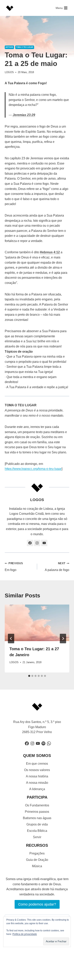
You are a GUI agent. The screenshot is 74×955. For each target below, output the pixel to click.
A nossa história (37, 776)
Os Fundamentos (37, 805)
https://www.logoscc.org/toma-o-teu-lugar (33, 468)
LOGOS (9, 72)
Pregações (37, 853)
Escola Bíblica (37, 830)
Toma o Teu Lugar (24, 47)
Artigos (9, 47)
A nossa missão (37, 782)
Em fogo (14, 567)
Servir (37, 837)
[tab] (29, 676)
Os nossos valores (37, 770)
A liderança (37, 789)
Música (37, 866)
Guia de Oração (37, 859)
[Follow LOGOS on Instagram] (37, 543)
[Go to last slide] (11, 638)
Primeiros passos (37, 811)
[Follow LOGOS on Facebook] (30, 543)
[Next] (63, 638)
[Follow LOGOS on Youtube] (44, 543)
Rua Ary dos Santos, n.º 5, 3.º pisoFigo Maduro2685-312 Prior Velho (37, 727)
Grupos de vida (37, 824)
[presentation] (37, 623)
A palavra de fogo (57, 567)
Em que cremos (37, 763)
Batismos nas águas (37, 818)
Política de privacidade (24, 934)
